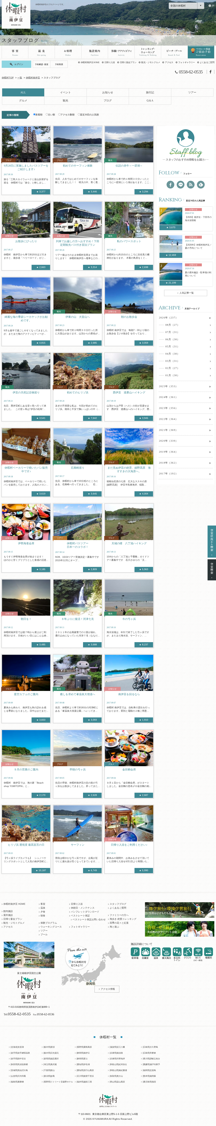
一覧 (19, 77)
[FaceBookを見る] (170, 185)
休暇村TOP (8, 77)
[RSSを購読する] (191, 185)
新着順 (39, 114)
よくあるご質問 (207, 62)
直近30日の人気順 (89, 114)
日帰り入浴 (109, 62)
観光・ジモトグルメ (150, 62)
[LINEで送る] (180, 185)
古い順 (51, 114)
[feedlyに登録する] (201, 185)
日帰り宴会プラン (128, 62)
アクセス (169, 62)
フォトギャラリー (186, 62)
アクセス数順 (67, 114)
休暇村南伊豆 (33, 77)
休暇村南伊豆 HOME (90, 62)
